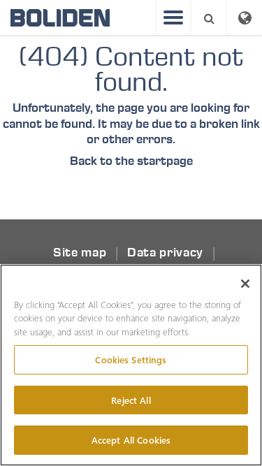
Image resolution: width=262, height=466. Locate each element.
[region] (131, 365)
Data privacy (165, 253)
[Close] (245, 283)
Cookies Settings (130, 359)
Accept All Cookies (131, 440)
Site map (79, 253)
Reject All (130, 400)
